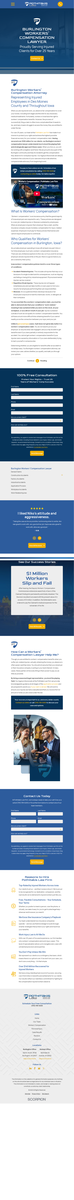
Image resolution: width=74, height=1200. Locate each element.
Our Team (37, 1022)
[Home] (36, 4)
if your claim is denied (38, 687)
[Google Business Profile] (39, 1068)
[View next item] (39, 538)
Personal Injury (37, 1029)
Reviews (37, 1036)
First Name (15, 387)
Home (37, 1018)
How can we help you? (19, 425)
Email (13, 410)
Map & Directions (30, 1058)
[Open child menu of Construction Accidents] (62, 475)
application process (50, 684)
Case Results (37, 1032)
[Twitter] (43, 1068)
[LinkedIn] (30, 1068)
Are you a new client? (18, 417)
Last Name (15, 394)
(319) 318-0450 (37, 1006)
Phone (13, 402)
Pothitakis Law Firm (42, 132)
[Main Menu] (13, 4)
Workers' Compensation (37, 1025)
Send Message (37, 453)
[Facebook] (35, 1068)
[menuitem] (37, 472)
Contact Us (37, 1039)
